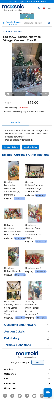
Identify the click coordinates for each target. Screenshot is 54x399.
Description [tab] (15, 122)
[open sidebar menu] (49, 8)
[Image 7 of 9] (36, 93)
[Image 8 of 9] (41, 93)
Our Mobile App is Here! (27, 1)
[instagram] (5, 396)
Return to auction (14, 31)
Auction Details (11, 147)
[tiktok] (42, 396)
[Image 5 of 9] (27, 93)
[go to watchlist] (44, 8)
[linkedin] (27, 396)
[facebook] (12, 396)
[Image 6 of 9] (31, 93)
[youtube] (34, 396)
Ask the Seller (30, 147)
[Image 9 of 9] (45, 93)
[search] (49, 23)
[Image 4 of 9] (22, 93)
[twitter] (20, 396)
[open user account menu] (38, 8)
